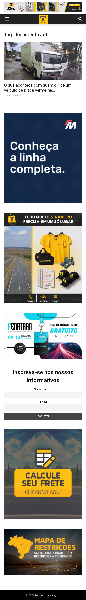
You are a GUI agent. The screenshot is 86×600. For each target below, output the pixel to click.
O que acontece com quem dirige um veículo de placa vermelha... (38, 88)
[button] (6, 19)
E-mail (43, 401)
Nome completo (43, 389)
